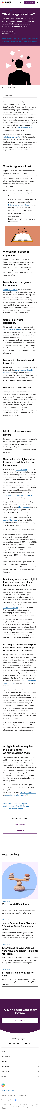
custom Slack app (10, 520)
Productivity (7, 39)
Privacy (3, 1095)
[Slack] (6, 2)
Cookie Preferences (20, 1095)
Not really (20, 831)
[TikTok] (30, 1044)
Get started (29, 2)
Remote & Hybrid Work (22, 39)
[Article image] (20, 880)
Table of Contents (8, 88)
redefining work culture (12, 137)
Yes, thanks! (20, 824)
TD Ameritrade (21, 469)
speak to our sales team (14, 795)
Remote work (16, 41)
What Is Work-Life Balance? (16, 904)
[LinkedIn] (10, 1044)
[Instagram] (14, 1044)
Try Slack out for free (28, 792)
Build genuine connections (18, 205)
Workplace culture (30, 41)
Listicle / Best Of (15, 806)
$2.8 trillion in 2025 (24, 128)
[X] (22, 1044)
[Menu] (37, 2)
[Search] (21, 2)
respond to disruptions (12, 330)
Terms (10, 1095)
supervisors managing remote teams (17, 495)
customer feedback (10, 607)
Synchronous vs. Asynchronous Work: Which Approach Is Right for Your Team (20, 951)
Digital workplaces (10, 289)
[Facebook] (18, 1044)
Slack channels (24, 507)
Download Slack (6, 1090)
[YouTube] (26, 1044)
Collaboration (8, 11)
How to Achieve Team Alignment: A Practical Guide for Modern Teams (19, 926)
